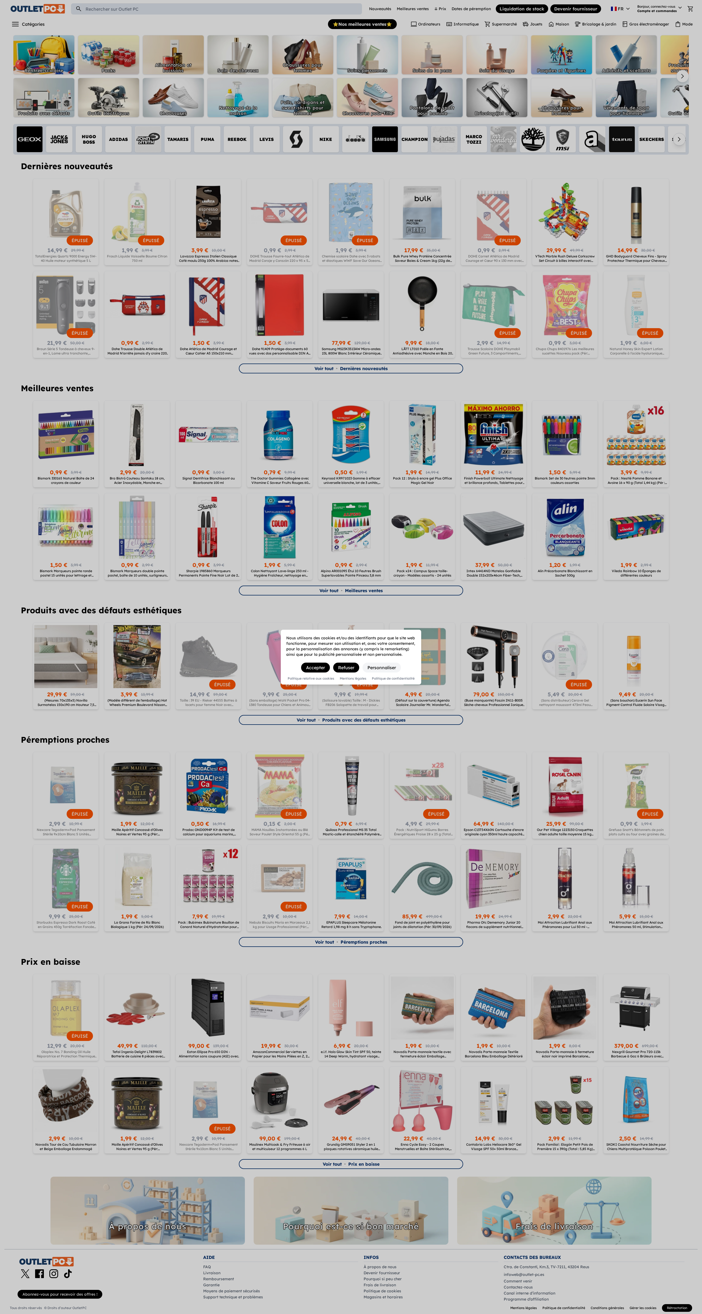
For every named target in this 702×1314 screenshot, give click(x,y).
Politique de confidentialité (393, 678)
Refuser (346, 667)
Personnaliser (381, 667)
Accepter (315, 667)
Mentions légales (353, 678)
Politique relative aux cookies (311, 678)
